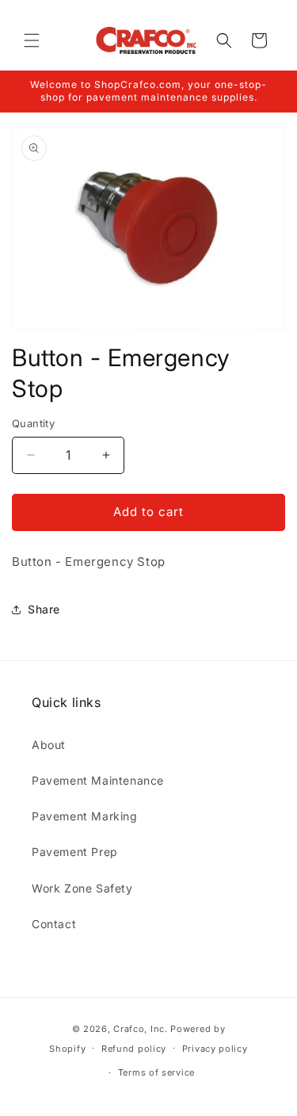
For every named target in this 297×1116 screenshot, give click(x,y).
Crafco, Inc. (140, 1028)
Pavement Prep (75, 851)
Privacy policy (215, 1048)
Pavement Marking (85, 816)
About (49, 744)
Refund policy (133, 1048)
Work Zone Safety (82, 888)
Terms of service (156, 1072)
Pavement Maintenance (98, 780)
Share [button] (44, 609)
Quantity (33, 423)
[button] (31, 40)
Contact (54, 924)
